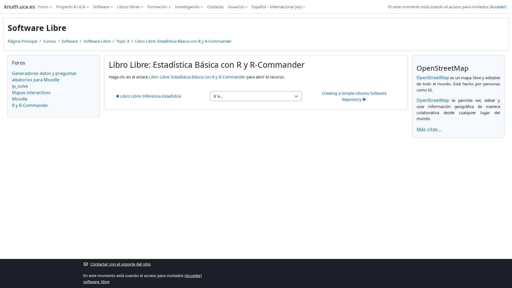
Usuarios (236, 6)
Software (101, 6)
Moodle (19, 99)
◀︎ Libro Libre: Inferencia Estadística (148, 96)
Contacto (215, 6)
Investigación (187, 6)
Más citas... (429, 129)
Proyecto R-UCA (70, 6)
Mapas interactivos (31, 92)
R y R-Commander (30, 105)
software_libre (96, 281)
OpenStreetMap (433, 78)
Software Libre (97, 41)
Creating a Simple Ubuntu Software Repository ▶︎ (354, 96)
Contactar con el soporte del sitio (120, 264)
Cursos (49, 41)
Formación (157, 6)
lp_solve (20, 86)
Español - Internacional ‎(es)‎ (277, 6)
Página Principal (22, 41)
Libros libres (128, 6)
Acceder (498, 6)
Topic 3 (122, 41)
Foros (43, 6)
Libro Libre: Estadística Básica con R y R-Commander (183, 41)
